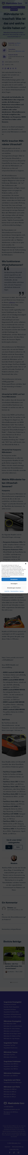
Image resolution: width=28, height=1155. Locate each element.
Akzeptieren (14, 579)
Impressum (21, 591)
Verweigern (14, 583)
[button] (25, 563)
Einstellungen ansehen (14, 588)
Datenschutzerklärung (14, 591)
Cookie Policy (7, 591)
